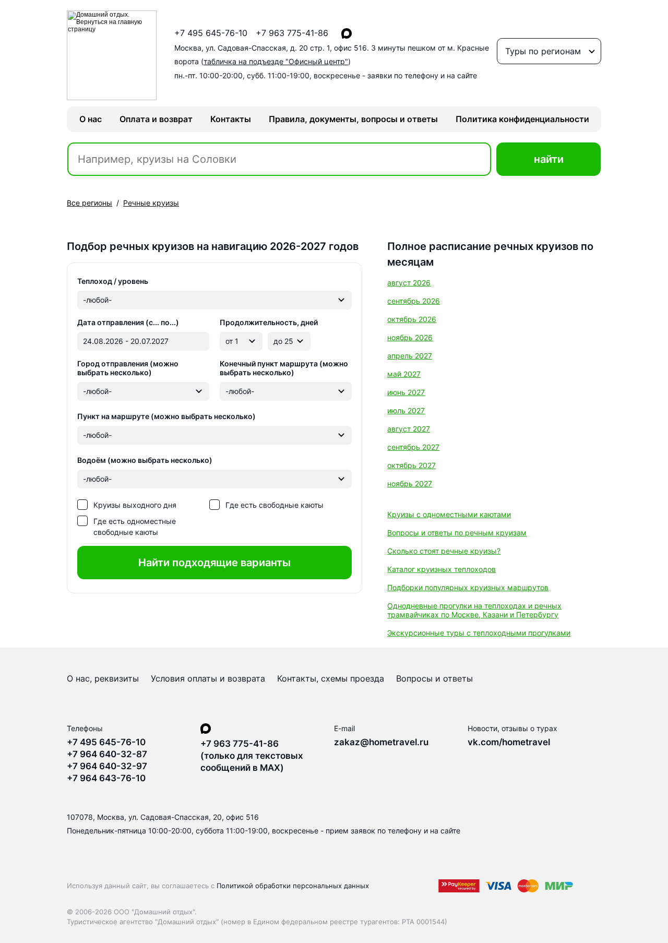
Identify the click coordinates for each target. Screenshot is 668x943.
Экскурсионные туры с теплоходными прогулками (478, 632)
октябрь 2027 (411, 465)
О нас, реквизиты (103, 679)
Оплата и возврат (156, 119)
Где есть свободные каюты (274, 504)
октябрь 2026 (411, 319)
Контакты (230, 119)
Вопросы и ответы (434, 679)
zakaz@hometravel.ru (381, 742)
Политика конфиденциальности (522, 119)
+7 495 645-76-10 (210, 33)
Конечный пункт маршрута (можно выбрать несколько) (284, 368)
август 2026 (409, 282)
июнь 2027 (406, 392)
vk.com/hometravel (509, 742)
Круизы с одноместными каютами (449, 514)
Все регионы (89, 202)
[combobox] (214, 300)
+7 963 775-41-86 (292, 33)
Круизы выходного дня (134, 504)
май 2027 (404, 373)
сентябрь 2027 (413, 447)
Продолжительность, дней (269, 322)
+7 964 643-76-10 (106, 778)
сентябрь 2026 (413, 300)
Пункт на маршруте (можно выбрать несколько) (166, 416)
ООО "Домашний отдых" (154, 912)
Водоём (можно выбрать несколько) (144, 460)
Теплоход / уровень (112, 281)
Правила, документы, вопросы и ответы (353, 119)
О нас (90, 119)
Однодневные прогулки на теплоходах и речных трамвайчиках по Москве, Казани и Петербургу (474, 610)
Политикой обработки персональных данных (293, 885)
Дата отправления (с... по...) (128, 322)
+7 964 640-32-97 (107, 766)
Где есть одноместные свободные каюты (134, 526)
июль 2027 (406, 410)
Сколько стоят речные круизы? (443, 550)
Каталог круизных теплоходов (441, 569)
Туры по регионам (543, 51)
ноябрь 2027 (409, 483)
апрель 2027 (409, 355)
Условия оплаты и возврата (208, 679)
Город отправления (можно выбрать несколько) (127, 368)
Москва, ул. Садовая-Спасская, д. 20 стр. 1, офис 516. (331, 54)
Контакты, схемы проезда (330, 679)
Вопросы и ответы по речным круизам (457, 532)
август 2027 (408, 428)
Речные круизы (151, 202)
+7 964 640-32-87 (107, 754)
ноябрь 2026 (410, 337)
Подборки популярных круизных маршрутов (467, 587)
